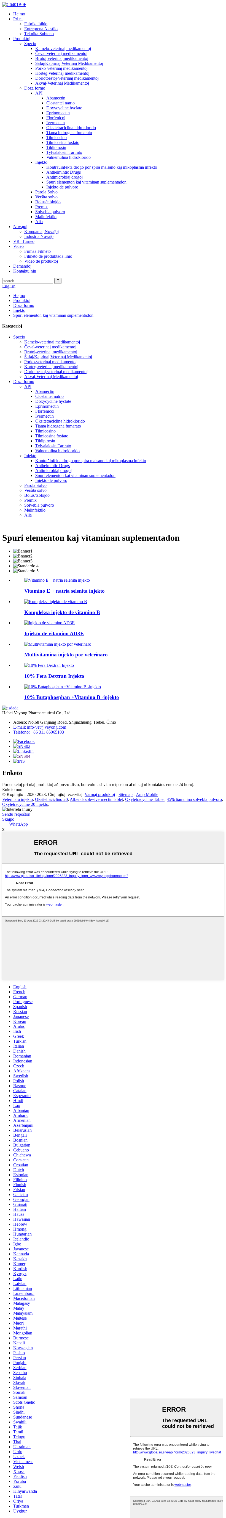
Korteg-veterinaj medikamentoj (62, 73)
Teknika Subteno (39, 33)
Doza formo (34, 88)
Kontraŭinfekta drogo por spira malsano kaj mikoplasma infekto (101, 167)
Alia (39, 221)
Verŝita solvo (46, 197)
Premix (41, 206)
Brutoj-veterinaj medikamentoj (61, 58)
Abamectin (55, 98)
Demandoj (22, 266)
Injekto (41, 162)
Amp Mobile (147, 794)
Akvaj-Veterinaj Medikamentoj (62, 83)
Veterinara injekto (17, 799)
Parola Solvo (46, 192)
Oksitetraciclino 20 (51, 799)
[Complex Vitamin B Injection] (55, 601)
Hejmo (19, 14)
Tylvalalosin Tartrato (64, 152)
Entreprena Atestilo (41, 28)
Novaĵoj (20, 226)
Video (18, 246)
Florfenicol (55, 117)
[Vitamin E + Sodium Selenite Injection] (57, 580)
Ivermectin (55, 122)
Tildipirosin (56, 147)
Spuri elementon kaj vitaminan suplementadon (86, 182)
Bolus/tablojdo (48, 201)
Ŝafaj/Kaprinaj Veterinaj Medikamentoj (69, 63)
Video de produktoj (41, 261)
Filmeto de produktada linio (48, 256)
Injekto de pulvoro (62, 187)
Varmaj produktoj (100, 794)
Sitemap (126, 794)
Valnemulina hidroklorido (68, 157)
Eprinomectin (58, 112)
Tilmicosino (56, 137)
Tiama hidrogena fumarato (69, 132)
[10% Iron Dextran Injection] (49, 665)
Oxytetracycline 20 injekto (25, 804)
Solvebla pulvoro (50, 211)
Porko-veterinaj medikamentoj (61, 68)
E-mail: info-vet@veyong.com (39, 727)
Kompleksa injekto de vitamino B (62, 612)
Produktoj (21, 38)
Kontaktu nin (24, 271)
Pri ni (18, 18)
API (38, 93)
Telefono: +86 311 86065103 (38, 732)
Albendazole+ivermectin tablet (96, 799)
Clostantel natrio (60, 103)
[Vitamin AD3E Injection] (49, 622)
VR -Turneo (23, 241)
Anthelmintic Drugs (63, 172)
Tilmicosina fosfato (62, 142)
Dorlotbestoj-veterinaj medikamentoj (67, 78)
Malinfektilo (46, 216)
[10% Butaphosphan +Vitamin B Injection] (62, 686)
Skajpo (8, 819)
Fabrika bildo (35, 23)
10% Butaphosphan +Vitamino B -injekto (71, 697)
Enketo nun (12, 789)
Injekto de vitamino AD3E (54, 633)
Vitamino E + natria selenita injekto (64, 591)
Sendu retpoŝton (16, 814)
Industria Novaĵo (38, 236)
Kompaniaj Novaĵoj (41, 231)
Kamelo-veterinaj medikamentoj (63, 48)
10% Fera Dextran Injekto (54, 676)
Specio (30, 43)
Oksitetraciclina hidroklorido (71, 127)
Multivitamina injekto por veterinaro (66, 654)
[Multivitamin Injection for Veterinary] (57, 644)
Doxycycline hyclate (64, 108)
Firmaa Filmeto (37, 251)
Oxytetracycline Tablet (145, 799)
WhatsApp (18, 824)
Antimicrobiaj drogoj (64, 177)
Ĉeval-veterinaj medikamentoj (61, 53)
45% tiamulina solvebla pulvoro (194, 799)
